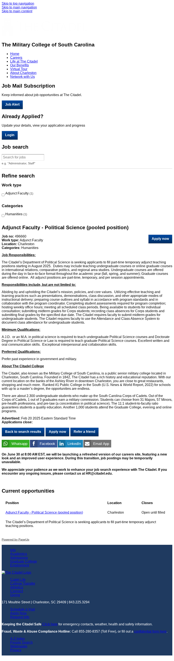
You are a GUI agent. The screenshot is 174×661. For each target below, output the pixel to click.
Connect (16, 591)
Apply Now (18, 613)
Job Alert (12, 104)
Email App (101, 444)
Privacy (15, 650)
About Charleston (23, 73)
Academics (18, 554)
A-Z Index (17, 638)
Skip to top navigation (18, 3)
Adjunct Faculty (18, 193)
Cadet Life (18, 579)
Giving (15, 595)
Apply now (160, 238)
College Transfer (22, 583)
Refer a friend (84, 431)
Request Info (19, 617)
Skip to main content (17, 11)
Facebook (47, 444)
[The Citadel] (44, 35)
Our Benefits (19, 65)
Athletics (16, 587)
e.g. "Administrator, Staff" (18, 163)
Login (9, 135)
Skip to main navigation (19, 7)
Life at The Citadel (24, 61)
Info (13, 550)
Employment (19, 565)
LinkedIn (74, 444)
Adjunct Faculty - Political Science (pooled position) (44, 512)
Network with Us (22, 76)
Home (14, 54)
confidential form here (150, 631)
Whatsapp (19, 444)
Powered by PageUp (15, 539)
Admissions (19, 557)
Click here (50, 624)
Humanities (15, 214)
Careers (16, 57)
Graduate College (23, 561)
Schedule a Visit (22, 609)
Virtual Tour (18, 69)
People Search (21, 642)
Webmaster (18, 646)
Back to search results (23, 431)
